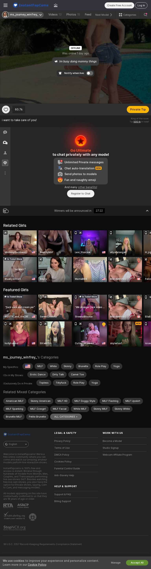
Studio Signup (111, 448)
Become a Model (112, 441)
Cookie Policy (37, 564)
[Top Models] (55, 5)
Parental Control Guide (67, 468)
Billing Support (62, 501)
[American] (27, 366)
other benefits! (87, 187)
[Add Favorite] (6, 109)
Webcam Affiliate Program (117, 454)
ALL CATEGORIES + (66, 416)
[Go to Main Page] (30, 5)
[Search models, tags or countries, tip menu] (145, 15)
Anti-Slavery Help (64, 475)
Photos (73, 14)
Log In (141, 5)
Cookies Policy (63, 461)
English (13, 444)
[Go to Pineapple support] (33, 517)
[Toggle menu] (5, 5)
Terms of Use (62, 448)
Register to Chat (80, 193)
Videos (55, 14)
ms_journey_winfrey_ (20, 357)
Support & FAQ (62, 494)
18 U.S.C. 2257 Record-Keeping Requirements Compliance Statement (42, 544)
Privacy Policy (62, 441)
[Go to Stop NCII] (15, 528)
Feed (88, 14)
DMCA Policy (61, 454)
